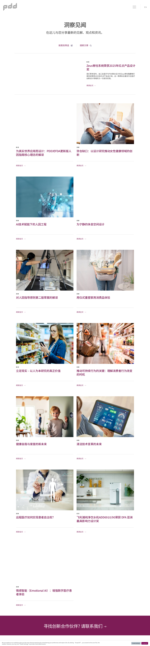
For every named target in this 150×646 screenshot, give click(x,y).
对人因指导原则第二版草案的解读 (37, 297)
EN (145, 7)
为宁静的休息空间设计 (90, 224)
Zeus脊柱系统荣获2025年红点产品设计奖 (110, 67)
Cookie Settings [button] (136, 643)
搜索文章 (84, 45)
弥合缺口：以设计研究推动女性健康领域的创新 (104, 153)
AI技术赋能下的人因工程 (31, 224)
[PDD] (10, 9)
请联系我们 (92, 626)
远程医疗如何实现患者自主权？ (35, 517)
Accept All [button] (144, 643)
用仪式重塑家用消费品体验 (93, 297)
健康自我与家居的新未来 (31, 444)
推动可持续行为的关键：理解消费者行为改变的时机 (104, 372)
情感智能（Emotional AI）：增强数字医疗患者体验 (44, 592)
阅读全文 (89, 85)
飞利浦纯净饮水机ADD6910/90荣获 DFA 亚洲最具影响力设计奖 (105, 519)
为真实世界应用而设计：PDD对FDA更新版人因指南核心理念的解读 (43, 153)
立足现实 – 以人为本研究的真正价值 (38, 371)
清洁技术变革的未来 (89, 444)
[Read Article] (44, 123)
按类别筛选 (64, 45)
